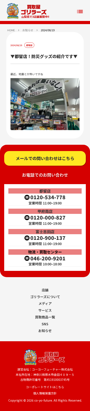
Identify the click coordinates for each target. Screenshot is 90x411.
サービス (45, 310)
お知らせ (27, 30)
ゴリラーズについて (45, 296)
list (80, 11)
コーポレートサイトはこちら (45, 387)
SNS (45, 324)
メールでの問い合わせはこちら (45, 158)
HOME (11, 30)
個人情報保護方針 (45, 393)
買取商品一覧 (45, 317)
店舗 (45, 290)
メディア (45, 303)
